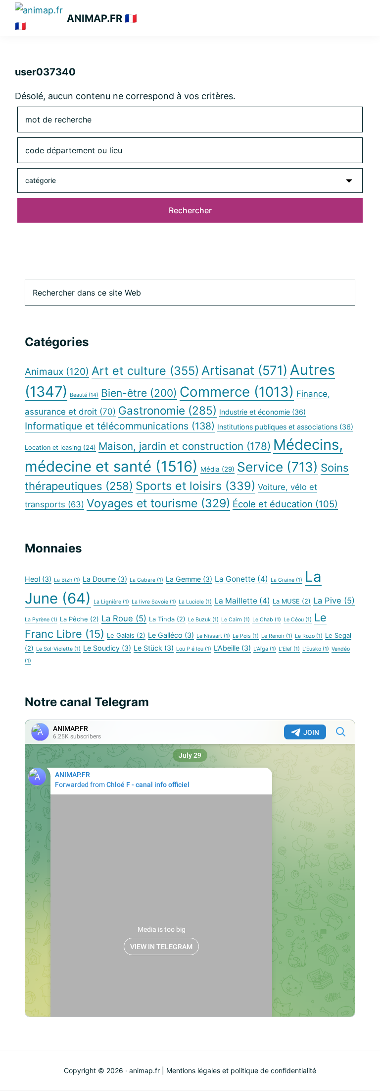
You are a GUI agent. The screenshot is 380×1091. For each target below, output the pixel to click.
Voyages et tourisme (158, 503)
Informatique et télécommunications (120, 426)
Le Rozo (309, 636)
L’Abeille (232, 648)
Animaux (57, 371)
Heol (38, 579)
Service (277, 467)
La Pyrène (41, 619)
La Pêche (79, 619)
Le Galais (126, 635)
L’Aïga (264, 649)
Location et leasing (60, 447)
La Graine (286, 580)
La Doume (105, 579)
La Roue (123, 618)
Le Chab (266, 619)
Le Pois (246, 636)
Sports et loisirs (195, 486)
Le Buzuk (203, 619)
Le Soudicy (107, 648)
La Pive (334, 601)
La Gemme (189, 579)
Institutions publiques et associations (285, 427)
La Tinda (167, 619)
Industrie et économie (262, 412)
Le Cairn (235, 619)
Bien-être (139, 393)
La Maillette (242, 601)
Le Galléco (171, 635)
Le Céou (298, 619)
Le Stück (154, 648)
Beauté (84, 395)
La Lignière (111, 602)
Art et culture (145, 371)
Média (217, 469)
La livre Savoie (154, 602)
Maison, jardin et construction (184, 446)
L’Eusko (315, 649)
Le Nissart (213, 636)
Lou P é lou (193, 649)
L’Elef (289, 649)
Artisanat (244, 370)
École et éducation (285, 503)
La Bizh (67, 580)
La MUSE (292, 601)
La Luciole (195, 602)
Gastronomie (167, 410)
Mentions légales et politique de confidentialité (241, 1070)
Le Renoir (276, 636)
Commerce (237, 391)
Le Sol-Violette (58, 649)
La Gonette (241, 579)
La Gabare (146, 580)
